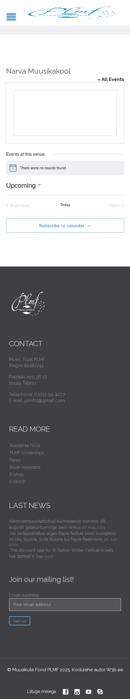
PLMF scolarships (27, 452)
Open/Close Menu (11, 16)
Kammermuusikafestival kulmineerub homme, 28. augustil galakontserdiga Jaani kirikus (57, 524)
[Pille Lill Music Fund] (72, 13)
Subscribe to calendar (61, 225)
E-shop (17, 474)
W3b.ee (114, 669)
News (15, 460)
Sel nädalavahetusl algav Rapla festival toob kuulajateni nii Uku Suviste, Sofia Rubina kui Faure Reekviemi (62, 536)
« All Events (110, 79)
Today (65, 204)
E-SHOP (17, 481)
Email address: (24, 595)
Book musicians (25, 467)
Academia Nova (25, 445)
